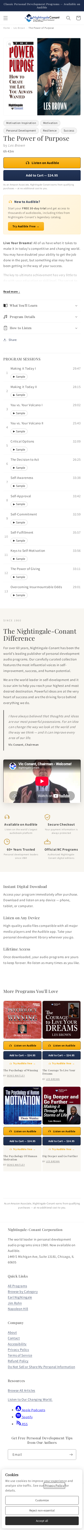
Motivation (50, 123)
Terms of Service (20, 1355)
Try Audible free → (24, 1063)
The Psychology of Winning (20, 1070)
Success (69, 130)
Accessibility (17, 1344)
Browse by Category (23, 1291)
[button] (6, 18)
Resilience (49, 130)
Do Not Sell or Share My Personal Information (41, 1366)
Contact (14, 1338)
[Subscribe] (71, 1454)
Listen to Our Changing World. (30, 1399)
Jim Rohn (15, 1303)
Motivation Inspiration (21, 123)
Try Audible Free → (26, 226)
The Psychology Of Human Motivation (20, 1157)
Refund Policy (18, 1361)
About (12, 1332)
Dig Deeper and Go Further (60, 1156)
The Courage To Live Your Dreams (58, 1072)
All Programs (17, 1286)
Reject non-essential (42, 1510)
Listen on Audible (45, 162)
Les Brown (19, 28)
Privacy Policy (18, 1349)
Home (6, 28)
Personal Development (21, 130)
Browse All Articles (21, 1390)
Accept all (42, 1521)
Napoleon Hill (18, 1308)
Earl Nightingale (20, 1297)
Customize (42, 1500)
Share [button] (13, 340)
